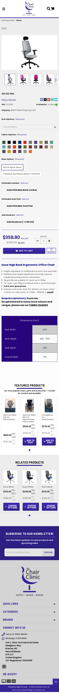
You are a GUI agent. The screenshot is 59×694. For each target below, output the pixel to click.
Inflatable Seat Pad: (15, 199)
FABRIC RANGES (38, 305)
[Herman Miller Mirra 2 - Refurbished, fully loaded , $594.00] (30, 405)
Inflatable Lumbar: (15, 183)
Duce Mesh (8, 487)
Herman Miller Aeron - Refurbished (10, 417)
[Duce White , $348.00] (30, 477)
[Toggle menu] (4, 8)
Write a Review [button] (9, 99)
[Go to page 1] (29, 450)
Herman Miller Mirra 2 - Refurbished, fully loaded (29, 418)
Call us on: (16, 634)
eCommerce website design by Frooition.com (28, 690)
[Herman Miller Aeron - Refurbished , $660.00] (10, 405)
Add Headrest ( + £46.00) (20, 221)
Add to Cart (26, 250)
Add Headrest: (12, 215)
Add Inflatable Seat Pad (20, 206)
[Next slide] (55, 80)
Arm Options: (13, 119)
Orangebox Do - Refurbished (48, 417)
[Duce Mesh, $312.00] (10, 477)
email (50, 292)
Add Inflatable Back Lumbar (22, 190)
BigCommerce (22, 687)
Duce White (28, 487)
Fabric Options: (14, 134)
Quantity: (43, 236)
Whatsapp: (16, 638)
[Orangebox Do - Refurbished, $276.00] (49, 405)
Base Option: (13, 159)
